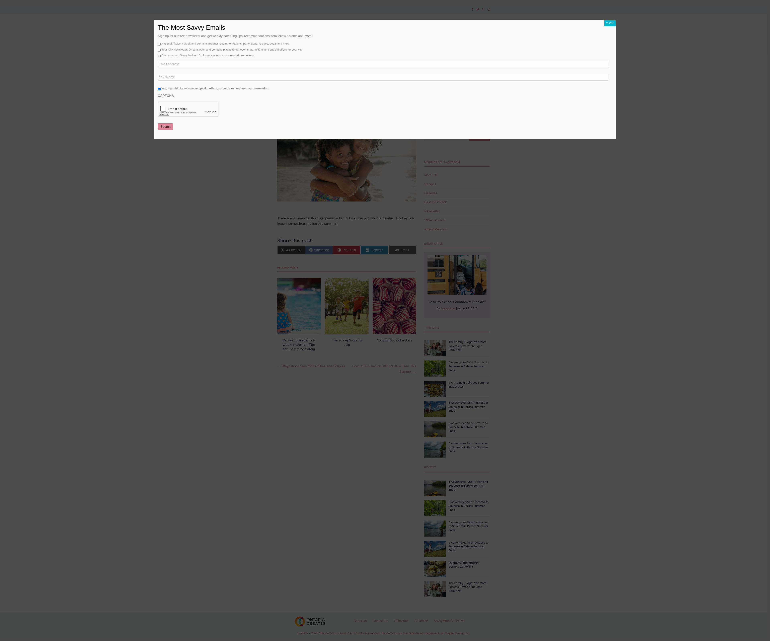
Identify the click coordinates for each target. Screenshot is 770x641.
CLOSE (610, 23)
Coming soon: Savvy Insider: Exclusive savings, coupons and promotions (207, 55)
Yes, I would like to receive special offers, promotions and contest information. (215, 88)
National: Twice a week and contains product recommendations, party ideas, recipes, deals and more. (225, 43)
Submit (165, 126)
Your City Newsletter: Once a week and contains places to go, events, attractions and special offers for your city (231, 49)
